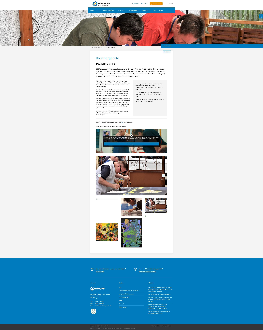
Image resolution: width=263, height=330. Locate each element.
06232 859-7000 (99, 301)
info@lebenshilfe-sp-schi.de (103, 306)
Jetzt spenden (156, 4)
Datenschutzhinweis (117, 328)
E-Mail (145, 3)
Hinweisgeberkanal (106, 328)
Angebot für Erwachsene (97, 47)
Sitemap (92, 328)
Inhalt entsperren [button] (131, 144)
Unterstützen (145, 10)
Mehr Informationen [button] (131, 140)
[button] (170, 4)
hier (122, 122)
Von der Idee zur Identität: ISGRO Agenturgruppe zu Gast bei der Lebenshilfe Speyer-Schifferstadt (157, 306)
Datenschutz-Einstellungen (129, 328)
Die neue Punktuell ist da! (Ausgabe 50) (159, 294)
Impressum (98, 328)
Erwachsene (121, 10)
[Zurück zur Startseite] (101, 3)
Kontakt (161, 10)
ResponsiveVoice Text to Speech (166, 326)
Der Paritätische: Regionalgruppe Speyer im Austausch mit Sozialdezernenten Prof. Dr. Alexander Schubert (160, 289)
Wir (97, 10)
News (154, 10)
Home (92, 10)
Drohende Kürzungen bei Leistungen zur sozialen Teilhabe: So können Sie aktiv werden (160, 299)
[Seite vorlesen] (168, 52)
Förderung (105, 47)
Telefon (136, 3)
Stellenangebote (133, 10)
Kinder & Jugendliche (108, 10)
